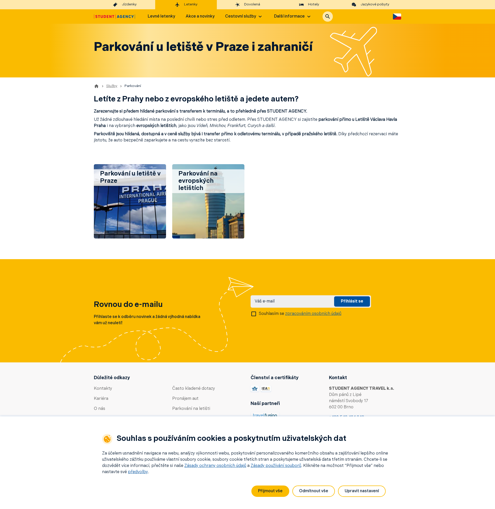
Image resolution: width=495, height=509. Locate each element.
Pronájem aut (185, 399)
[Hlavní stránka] (114, 16)
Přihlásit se (352, 301)
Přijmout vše (270, 491)
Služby (111, 86)
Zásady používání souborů (276, 466)
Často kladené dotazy (193, 389)
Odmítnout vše (313, 491)
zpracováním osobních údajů (313, 314)
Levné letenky (161, 16)
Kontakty (103, 389)
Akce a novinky (200, 16)
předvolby (138, 472)
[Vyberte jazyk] (397, 16)
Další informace (289, 16)
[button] (328, 16)
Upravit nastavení (362, 491)
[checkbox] (254, 314)
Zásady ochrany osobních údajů (215, 466)
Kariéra (101, 399)
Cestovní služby (240, 16)
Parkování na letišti (191, 409)
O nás (99, 409)
